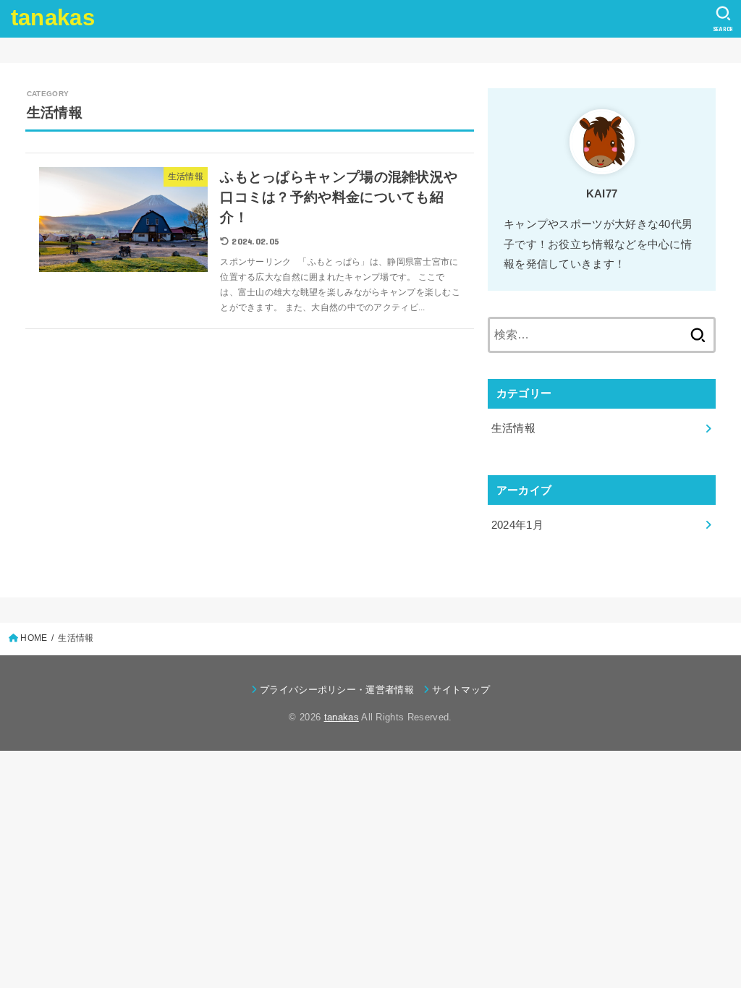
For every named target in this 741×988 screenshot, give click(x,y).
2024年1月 (517, 525)
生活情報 (513, 428)
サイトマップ (461, 689)
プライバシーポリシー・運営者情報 (337, 689)
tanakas (53, 17)
